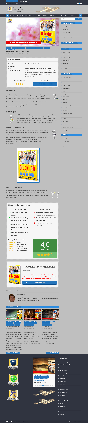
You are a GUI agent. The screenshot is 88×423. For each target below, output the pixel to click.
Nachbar (15, 290)
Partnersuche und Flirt (30, 48)
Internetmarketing (17, 323)
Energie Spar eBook (67, 26)
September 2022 (66, 57)
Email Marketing (18, 321)
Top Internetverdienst (12, 326)
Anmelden (65, 138)
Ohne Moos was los (53, 352)
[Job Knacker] (50, 314)
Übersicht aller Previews (11, 49)
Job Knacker (45, 326)
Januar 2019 (65, 63)
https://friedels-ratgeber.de (23, 302)
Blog (63, 82)
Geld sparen (28, 15)
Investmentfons (23, 1)
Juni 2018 (65, 68)
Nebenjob (19, 290)
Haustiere (52, 15)
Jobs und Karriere (21, 48)
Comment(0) (26, 53)
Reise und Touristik (39, 48)
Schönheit (72, 15)
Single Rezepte (28, 326)
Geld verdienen (36, 15)
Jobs (57, 15)
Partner (23, 290)
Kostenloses (65, 110)
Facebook (9, 48)
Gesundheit (44, 15)
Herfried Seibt (18, 53)
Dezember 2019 (66, 60)
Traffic (64, 124)
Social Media (47, 48)
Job (12, 290)
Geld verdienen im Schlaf (68, 37)
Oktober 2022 (66, 55)
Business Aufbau (10, 321)
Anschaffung (20, 15)
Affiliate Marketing (67, 77)
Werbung (65, 130)
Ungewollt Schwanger (13, 352)
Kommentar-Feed (67, 144)
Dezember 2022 (66, 52)
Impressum (28, 3)
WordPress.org (66, 146)
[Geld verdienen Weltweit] (44, 366)
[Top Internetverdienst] (14, 314)
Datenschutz (22, 3)
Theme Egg (25, 421)
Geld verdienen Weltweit (40, 380)
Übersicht (12, 15)
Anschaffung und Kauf (68, 80)
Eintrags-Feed (66, 141)
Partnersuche (64, 15)
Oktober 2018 (65, 66)
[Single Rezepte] (32, 314)
